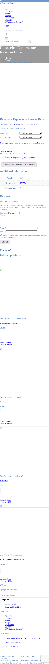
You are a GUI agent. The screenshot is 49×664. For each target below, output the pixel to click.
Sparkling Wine (32, 124)
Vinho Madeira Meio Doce (9, 323)
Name (3, 228)
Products (8, 14)
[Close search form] (6, 38)
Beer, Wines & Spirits (17, 124)
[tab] (12, 164)
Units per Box (5, 137)
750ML (23, 183)
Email (3, 232)
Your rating (4, 213)
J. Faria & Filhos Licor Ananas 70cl (12, 559)
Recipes (8, 16)
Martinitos (3, 402)
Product (8, 60)
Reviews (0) (29, 164)
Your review (5, 215)
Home (8, 58)
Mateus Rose (4, 481)
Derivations (4, 133)
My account (9, 18)
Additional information (12, 164)
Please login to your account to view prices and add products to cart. (22, 143)
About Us (8, 9)
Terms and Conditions (13, 607)
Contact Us (9, 11)
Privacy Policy (10, 605)
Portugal (21, 153)
